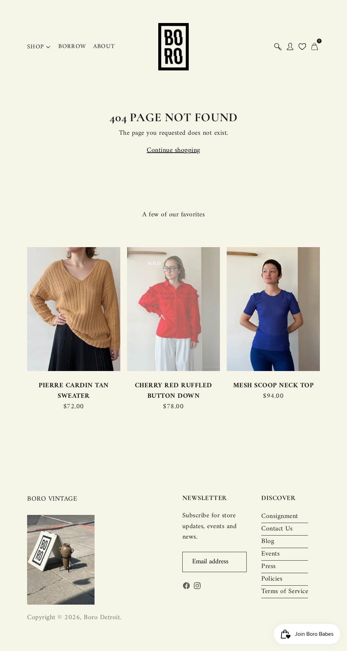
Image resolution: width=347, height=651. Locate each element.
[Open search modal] (277, 46)
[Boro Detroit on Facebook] (186, 587)
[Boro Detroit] (173, 46)
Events (270, 554)
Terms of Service (284, 592)
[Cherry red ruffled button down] (173, 309)
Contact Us (276, 529)
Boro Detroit (102, 618)
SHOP (35, 47)
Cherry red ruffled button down (173, 391)
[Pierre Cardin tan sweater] (73, 309)
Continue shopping (173, 150)
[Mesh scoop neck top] (273, 309)
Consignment (279, 516)
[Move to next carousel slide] (327, 309)
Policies (271, 579)
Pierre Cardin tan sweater (74, 391)
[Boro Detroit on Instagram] (197, 587)
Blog (267, 541)
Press (268, 566)
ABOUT (104, 46)
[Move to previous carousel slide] (20, 309)
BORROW (72, 46)
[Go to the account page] (290, 46)
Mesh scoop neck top (273, 386)
